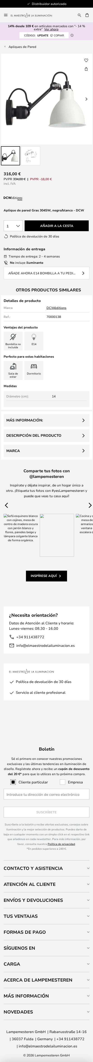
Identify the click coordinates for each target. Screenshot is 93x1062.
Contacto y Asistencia (33, 868)
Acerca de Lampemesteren (38, 980)
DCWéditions (56, 308)
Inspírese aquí (44, 576)
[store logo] (34, 15)
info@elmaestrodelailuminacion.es (45, 645)
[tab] (46, 868)
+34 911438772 (30, 636)
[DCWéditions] (26, 199)
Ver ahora (51, 29)
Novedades (18, 1012)
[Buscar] (79, 15)
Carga (12, 964)
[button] (10, 155)
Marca (13, 450)
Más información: (24, 420)
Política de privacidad (61, 844)
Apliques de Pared (22, 46)
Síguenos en (19, 948)
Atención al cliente (30, 884)
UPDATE (44, 35)
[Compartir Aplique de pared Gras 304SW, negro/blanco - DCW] (86, 68)
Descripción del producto (33, 435)
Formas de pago (25, 932)
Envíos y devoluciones (33, 900)
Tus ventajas (21, 916)
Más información (26, 996)
